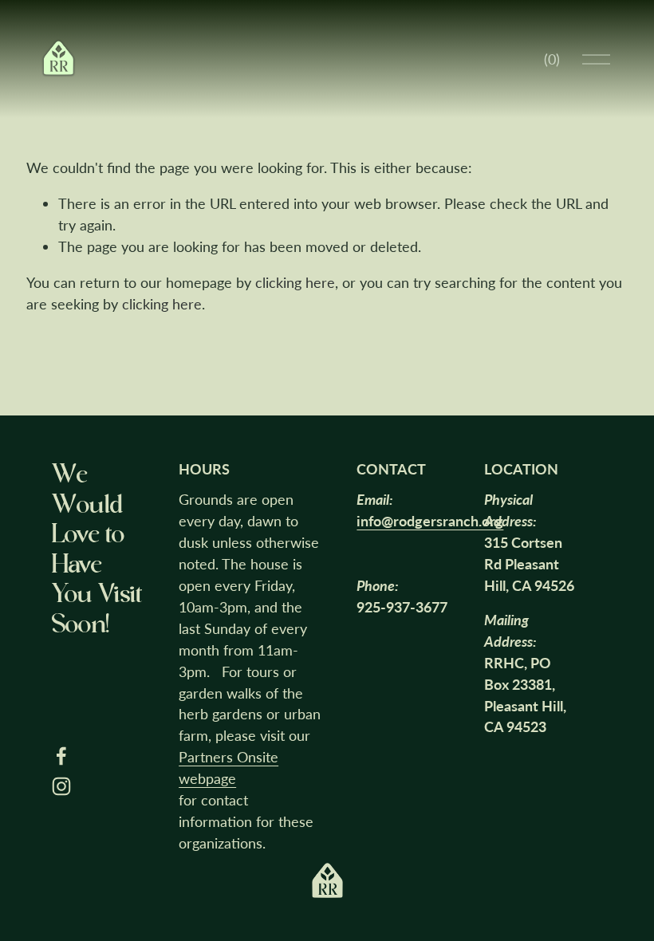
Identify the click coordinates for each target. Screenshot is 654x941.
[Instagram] (61, 786)
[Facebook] (61, 756)
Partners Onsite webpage (228, 767)
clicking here (295, 282)
